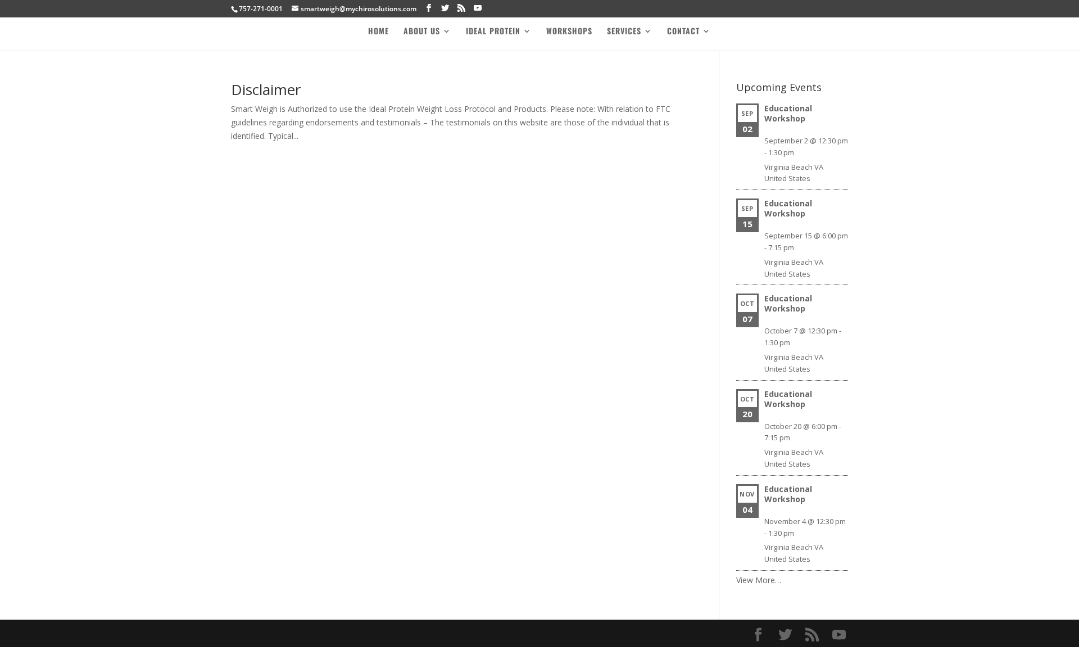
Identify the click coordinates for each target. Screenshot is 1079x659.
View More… (758, 580)
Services (624, 32)
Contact (683, 32)
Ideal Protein (493, 32)
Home (378, 32)
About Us (422, 32)
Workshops (569, 32)
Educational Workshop (788, 113)
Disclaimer (266, 89)
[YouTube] (478, 8)
